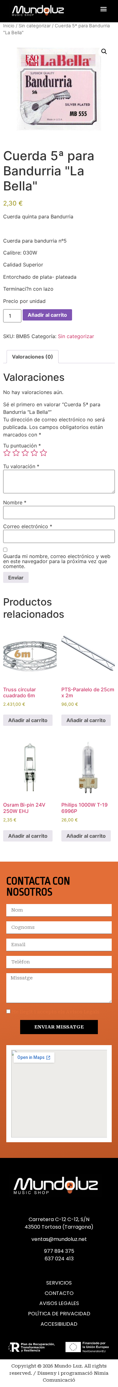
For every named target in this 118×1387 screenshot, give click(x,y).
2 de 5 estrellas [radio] (16, 453)
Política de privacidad (59, 1313)
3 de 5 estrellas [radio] (25, 453)
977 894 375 (59, 1251)
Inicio (8, 26)
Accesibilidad (59, 1324)
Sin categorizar (35, 26)
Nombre (14, 502)
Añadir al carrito (47, 315)
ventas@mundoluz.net (59, 1239)
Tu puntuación (22, 445)
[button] (103, 8)
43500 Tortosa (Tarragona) (59, 1227)
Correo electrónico (27, 526)
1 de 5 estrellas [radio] (7, 453)
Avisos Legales (59, 1303)
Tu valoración (21, 466)
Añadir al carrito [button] (28, 720)
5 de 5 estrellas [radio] (43, 453)
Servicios (59, 1283)
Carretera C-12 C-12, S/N (59, 1219)
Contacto (59, 1293)
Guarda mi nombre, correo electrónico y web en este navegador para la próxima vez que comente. (56, 561)
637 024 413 (59, 1258)
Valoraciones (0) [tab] (32, 357)
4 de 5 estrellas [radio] (34, 453)
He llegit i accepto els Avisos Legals (55, 1012)
